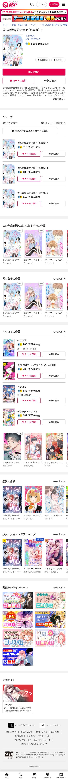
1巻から (47, 123)
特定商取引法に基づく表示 (34, 744)
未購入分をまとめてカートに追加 (31, 130)
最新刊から (60, 123)
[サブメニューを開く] (63, 4)
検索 (20, 777)
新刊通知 (44, 60)
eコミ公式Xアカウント (22, 726)
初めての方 (48, 777)
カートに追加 (19, 80)
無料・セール (61, 777)
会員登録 (54, 4)
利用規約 (19, 736)
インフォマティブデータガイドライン (30, 740)
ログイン (41, 4)
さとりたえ (30, 36)
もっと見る (58, 279)
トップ (6, 777)
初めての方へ (11, 732)
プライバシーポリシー (38, 736)
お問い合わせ (41, 732)
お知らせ (55, 732)
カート (34, 778)
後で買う (59, 60)
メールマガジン (53, 725)
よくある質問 (26, 732)
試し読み (51, 80)
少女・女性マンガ (32, 39)
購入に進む (34, 72)
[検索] (32, 4)
